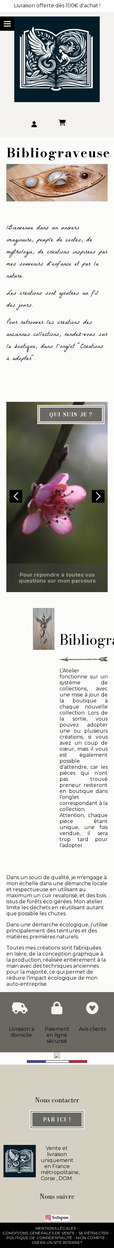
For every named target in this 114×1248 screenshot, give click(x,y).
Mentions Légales (55, 1228)
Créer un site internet (57, 1242)
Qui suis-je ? (70, 414)
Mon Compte (90, 1237)
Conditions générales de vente (39, 1233)
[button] (98, 496)
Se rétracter (94, 1233)
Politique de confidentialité (39, 1237)
